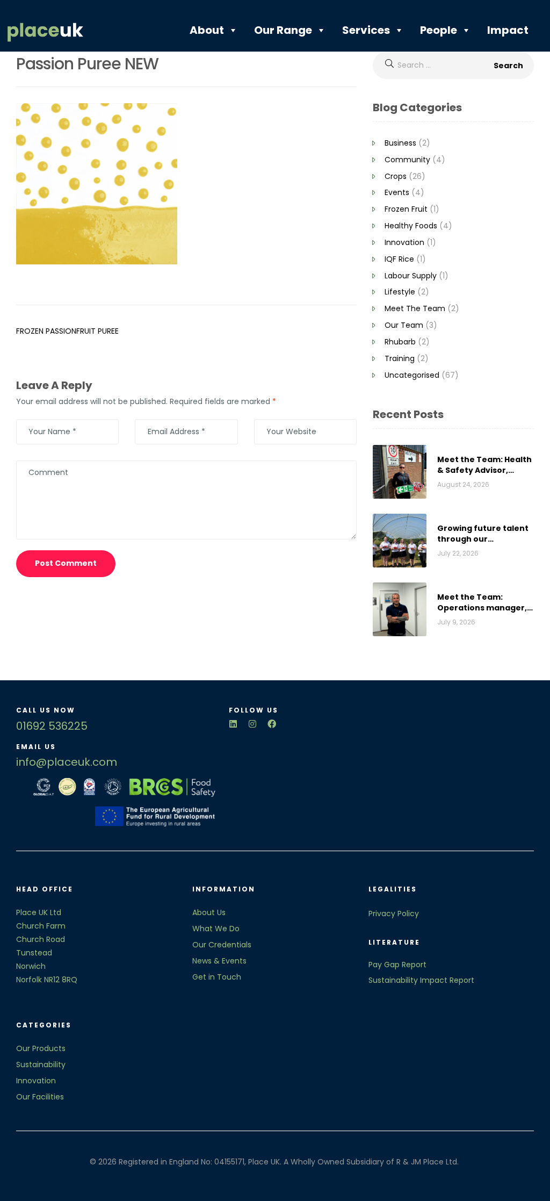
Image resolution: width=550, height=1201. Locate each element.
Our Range (283, 30)
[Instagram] (252, 724)
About (207, 30)
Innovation (404, 242)
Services (366, 30)
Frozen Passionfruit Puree (67, 331)
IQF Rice (399, 259)
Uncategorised (412, 375)
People (438, 30)
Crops (396, 176)
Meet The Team (415, 308)
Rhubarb (400, 341)
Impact (508, 30)
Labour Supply (411, 275)
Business (400, 143)
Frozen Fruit (406, 209)
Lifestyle (400, 291)
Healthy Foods (411, 225)
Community (407, 159)
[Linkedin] (233, 724)
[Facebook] (271, 724)
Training (400, 358)
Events (397, 192)
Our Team (404, 325)
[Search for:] (453, 65)
